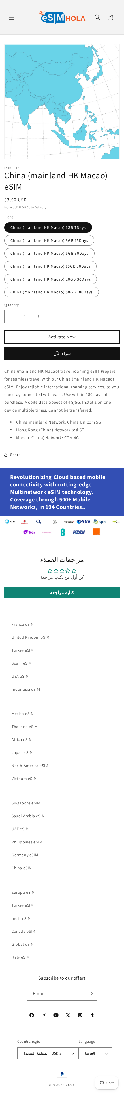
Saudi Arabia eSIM (28, 815)
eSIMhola (68, 1085)
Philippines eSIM (27, 842)
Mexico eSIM (23, 713)
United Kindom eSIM (31, 637)
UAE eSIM (20, 828)
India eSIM (21, 918)
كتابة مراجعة (62, 593)
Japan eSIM (22, 752)
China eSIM (22, 867)
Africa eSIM (22, 739)
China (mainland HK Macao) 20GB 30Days (50, 279)
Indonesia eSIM (26, 689)
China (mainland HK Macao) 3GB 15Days (49, 240)
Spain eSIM (22, 663)
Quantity (11, 304)
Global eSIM (23, 944)
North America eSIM (30, 765)
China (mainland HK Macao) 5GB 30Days (49, 253)
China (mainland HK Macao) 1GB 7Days (48, 227)
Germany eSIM (25, 855)
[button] (11, 17)
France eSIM (23, 624)
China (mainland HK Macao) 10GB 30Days (50, 266)
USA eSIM (20, 676)
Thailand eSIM (25, 726)
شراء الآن (62, 353)
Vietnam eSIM (24, 778)
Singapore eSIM (26, 803)
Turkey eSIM (23, 650)
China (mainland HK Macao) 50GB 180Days (51, 292)
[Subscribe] (90, 994)
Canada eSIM (23, 931)
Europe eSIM (23, 892)
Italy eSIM (21, 957)
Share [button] (15, 454)
